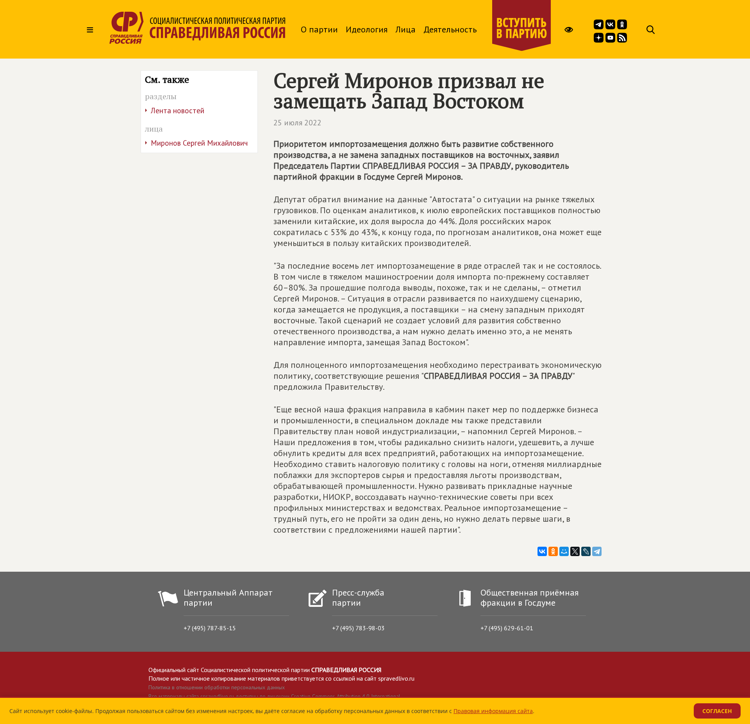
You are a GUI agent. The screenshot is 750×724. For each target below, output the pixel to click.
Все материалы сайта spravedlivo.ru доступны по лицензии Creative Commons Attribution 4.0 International (274, 696)
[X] (575, 551)
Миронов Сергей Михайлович (199, 143)
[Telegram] (597, 551)
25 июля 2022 (297, 123)
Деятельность (450, 29)
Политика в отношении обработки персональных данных (216, 687)
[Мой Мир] (564, 551)
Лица (405, 29)
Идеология (367, 29)
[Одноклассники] (553, 551)
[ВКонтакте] (542, 551)
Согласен (717, 711)
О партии (319, 29)
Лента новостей (177, 110)
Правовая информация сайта (493, 711)
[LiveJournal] (586, 551)
